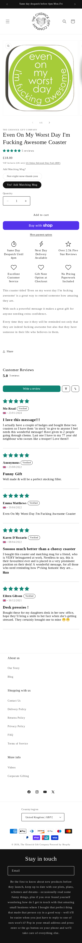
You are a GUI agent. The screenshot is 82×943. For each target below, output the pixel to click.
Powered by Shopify (60, 844)
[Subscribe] (70, 870)
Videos (12, 767)
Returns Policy (16, 717)
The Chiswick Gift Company (35, 844)
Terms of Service (18, 743)
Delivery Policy (17, 709)
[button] (7, 21)
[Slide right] (49, 122)
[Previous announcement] (7, 4)
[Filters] (66, 389)
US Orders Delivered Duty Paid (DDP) (43, 163)
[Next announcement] (75, 4)
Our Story (13, 668)
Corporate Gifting (18, 776)
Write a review (31, 388)
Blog (10, 676)
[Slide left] (32, 122)
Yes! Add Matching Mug (22, 184)
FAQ (10, 734)
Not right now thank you (24, 177)
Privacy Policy (16, 726)
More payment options (41, 234)
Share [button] (10, 351)
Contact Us (14, 700)
